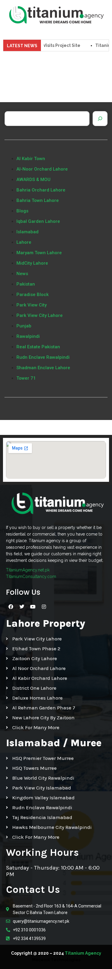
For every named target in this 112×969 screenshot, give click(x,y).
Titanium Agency (83, 953)
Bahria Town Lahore (37, 200)
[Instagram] (44, 606)
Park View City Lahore (39, 315)
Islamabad (27, 231)
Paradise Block (32, 294)
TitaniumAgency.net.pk (28, 570)
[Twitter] (22, 606)
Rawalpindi (28, 336)
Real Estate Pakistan (38, 346)
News (22, 273)
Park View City (31, 305)
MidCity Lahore (32, 263)
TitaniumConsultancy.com (31, 576)
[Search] (100, 118)
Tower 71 (26, 378)
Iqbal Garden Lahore (38, 221)
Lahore (23, 242)
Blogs (22, 211)
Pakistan (25, 284)
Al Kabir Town (30, 158)
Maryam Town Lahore (39, 252)
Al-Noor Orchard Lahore (42, 169)
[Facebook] (11, 606)
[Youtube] (33, 606)
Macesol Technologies (56, 959)
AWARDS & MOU (33, 179)
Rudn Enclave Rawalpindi (43, 357)
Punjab (23, 326)
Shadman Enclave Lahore (43, 367)
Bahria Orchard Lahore (40, 190)
